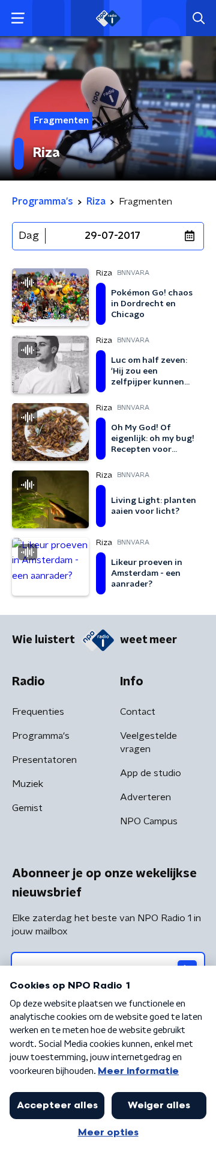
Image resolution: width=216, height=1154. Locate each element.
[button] (17, 18)
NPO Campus (149, 821)
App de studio (150, 773)
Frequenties (38, 712)
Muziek (27, 784)
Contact (137, 712)
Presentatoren (44, 760)
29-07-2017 (112, 236)
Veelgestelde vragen (148, 742)
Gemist (27, 808)
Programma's (41, 736)
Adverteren (145, 797)
